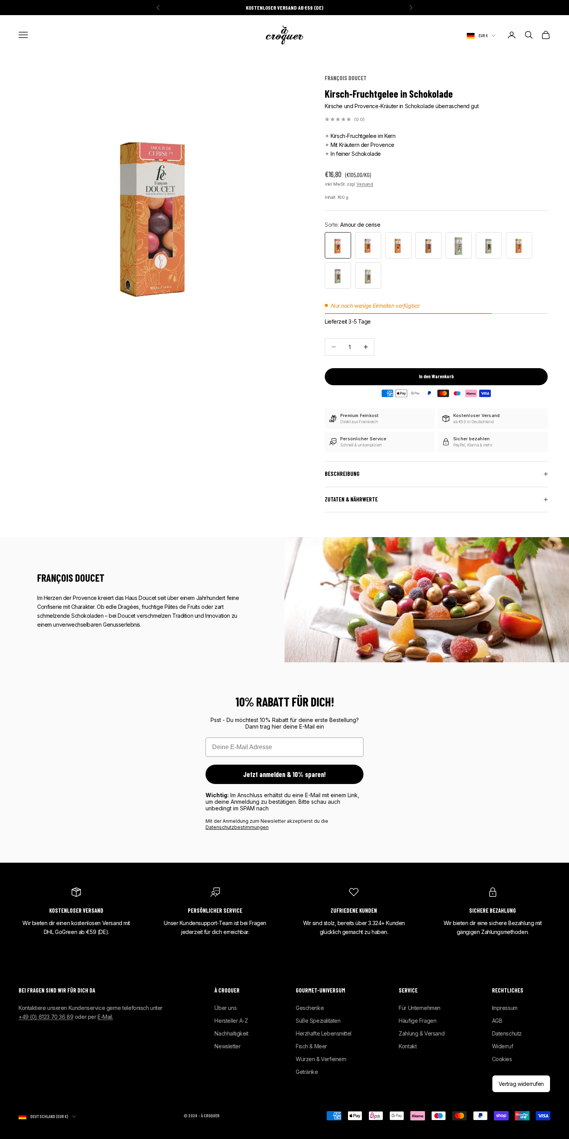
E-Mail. (105, 1016)
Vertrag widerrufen (521, 1083)
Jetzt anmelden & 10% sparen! (284, 774)
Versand (364, 184)
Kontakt (407, 1046)
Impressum (505, 1008)
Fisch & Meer (311, 1046)
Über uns (225, 1008)
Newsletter (227, 1046)
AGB (497, 1020)
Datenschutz (507, 1033)
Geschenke (310, 1008)
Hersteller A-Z (231, 1020)
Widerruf (502, 1046)
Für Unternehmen (419, 1008)
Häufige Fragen (417, 1020)
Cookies (502, 1059)
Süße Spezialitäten (318, 1020)
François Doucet (346, 78)
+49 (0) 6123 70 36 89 (46, 1016)
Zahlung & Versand (421, 1033)
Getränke (307, 1071)
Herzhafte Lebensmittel (323, 1033)
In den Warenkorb (436, 376)
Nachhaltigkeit (231, 1033)
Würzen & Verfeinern (321, 1059)
